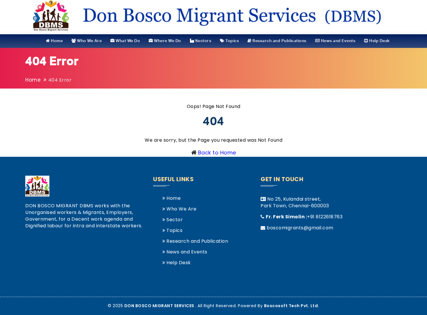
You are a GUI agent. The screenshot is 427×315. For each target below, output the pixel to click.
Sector (174, 219)
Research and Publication (196, 241)
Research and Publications (279, 41)
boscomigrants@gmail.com (300, 227)
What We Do (127, 41)
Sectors (202, 41)
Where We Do (167, 41)
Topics (232, 41)
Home (56, 41)
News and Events (337, 41)
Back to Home (217, 152)
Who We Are (89, 41)
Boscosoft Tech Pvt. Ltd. (291, 306)
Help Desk (379, 41)
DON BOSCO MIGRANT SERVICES (159, 306)
